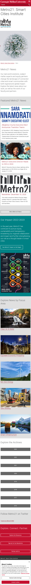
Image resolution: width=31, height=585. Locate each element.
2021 (15, 465)
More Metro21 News (15, 211)
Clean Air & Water (7, 329)
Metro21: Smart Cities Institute (13, 12)
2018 (15, 489)
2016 (15, 505)
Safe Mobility (6, 408)
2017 (15, 497)
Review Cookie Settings (15, 578)
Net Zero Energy (7, 382)
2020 (15, 473)
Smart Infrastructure (9, 435)
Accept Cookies (15, 582)
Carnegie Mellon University (13, 2)
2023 (15, 449)
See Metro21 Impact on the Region (11, 247)
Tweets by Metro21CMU (7, 521)
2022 (15, 457)
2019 (15, 481)
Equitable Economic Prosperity (12, 355)
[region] (15, 572)
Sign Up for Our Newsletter (15, 543)
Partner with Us (15, 551)
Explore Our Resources (15, 535)
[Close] (29, 562)
